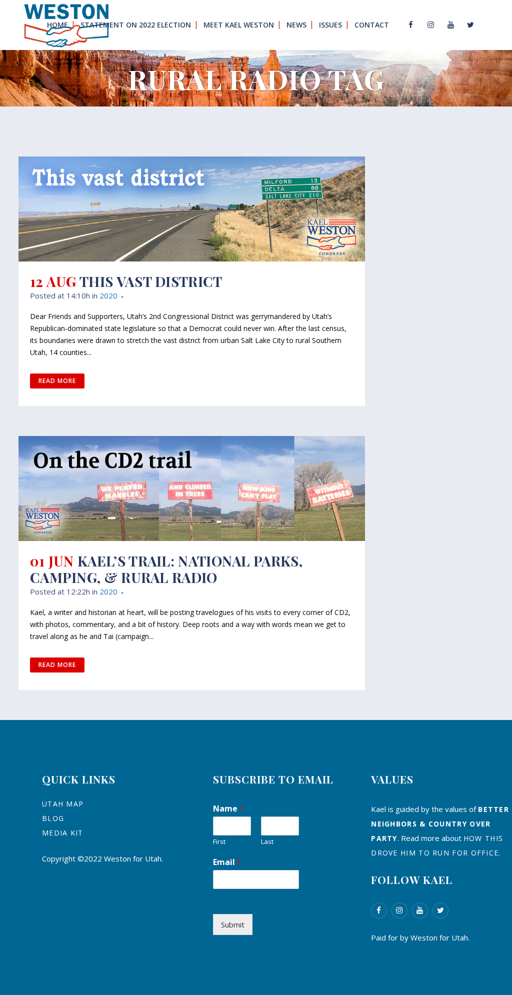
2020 (109, 295)
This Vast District (151, 281)
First (219, 842)
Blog (53, 818)
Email (227, 862)
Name (228, 808)
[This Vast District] (191, 209)
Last (267, 842)
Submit (232, 925)
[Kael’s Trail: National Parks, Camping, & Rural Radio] (191, 488)
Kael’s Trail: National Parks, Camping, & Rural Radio (166, 569)
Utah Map (63, 803)
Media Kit (63, 833)
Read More (57, 380)
